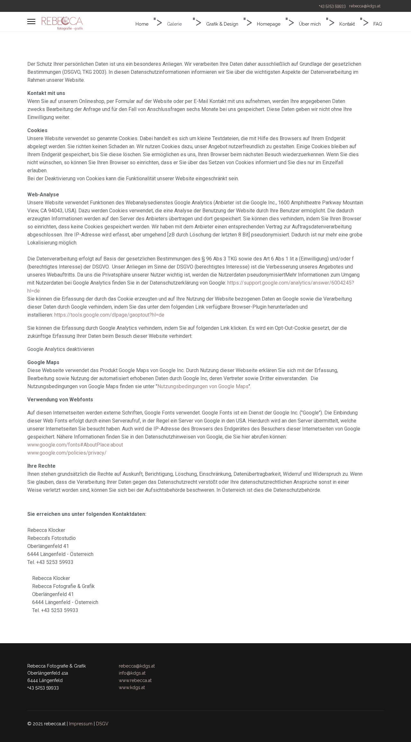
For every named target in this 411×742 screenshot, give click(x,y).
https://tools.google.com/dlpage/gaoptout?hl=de (109, 315)
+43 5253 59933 (332, 6)
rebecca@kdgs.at (364, 6)
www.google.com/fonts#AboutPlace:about (75, 445)
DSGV (102, 723)
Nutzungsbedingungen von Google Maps (203, 386)
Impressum (80, 723)
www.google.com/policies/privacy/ (67, 453)
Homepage (268, 24)
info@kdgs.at (132, 673)
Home (142, 24)
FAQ (377, 24)
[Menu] (31, 21)
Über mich (310, 24)
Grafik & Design (222, 24)
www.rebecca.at (135, 680)
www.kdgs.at (132, 687)
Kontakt (347, 24)
